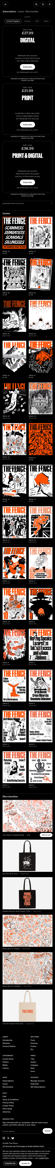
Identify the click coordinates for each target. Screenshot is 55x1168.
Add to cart (46, 835)
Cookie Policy (8, 1106)
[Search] (36, 4)
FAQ (4, 1097)
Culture (6, 1068)
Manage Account (38, 1081)
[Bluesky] (13, 1138)
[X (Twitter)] (8, 1138)
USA (37, 21)
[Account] (49, 4)
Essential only (10, 1163)
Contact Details (9, 1046)
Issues (21, 11)
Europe (27, 21)
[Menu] (5, 4)
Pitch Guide (7, 1109)
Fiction (33, 1046)
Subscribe (27, 67)
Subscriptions (9, 11)
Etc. (32, 1049)
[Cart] (43, 4)
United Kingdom (13, 21)
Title (32, 1059)
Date (33, 1068)
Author (33, 1062)
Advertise (6, 1112)
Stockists (6, 1043)
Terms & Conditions (11, 1100)
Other (46, 21)
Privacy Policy (8, 1103)
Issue (33, 1071)
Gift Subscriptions (38, 1087)
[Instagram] (4, 1138)
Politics (6, 1062)
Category (34, 1065)
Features (34, 1043)
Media (5, 1065)
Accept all (25, 1163)
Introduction (8, 1040)
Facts (33, 1040)
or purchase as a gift (27, 72)
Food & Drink (8, 1059)
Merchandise (31, 11)
